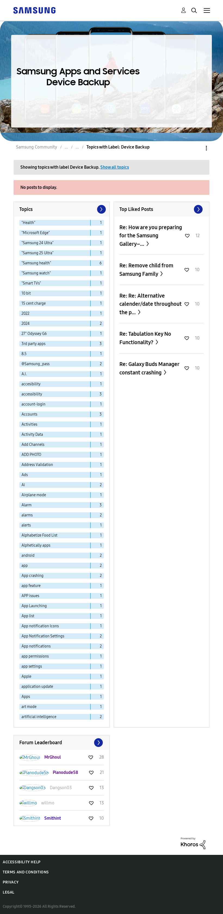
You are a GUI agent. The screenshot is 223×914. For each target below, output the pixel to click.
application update (37, 686)
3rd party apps (33, 343)
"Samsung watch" (36, 273)
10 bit (26, 293)
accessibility (31, 394)
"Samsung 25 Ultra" (37, 253)
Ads (24, 475)
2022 (25, 313)
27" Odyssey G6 (34, 333)
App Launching (34, 606)
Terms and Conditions (26, 872)
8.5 (24, 354)
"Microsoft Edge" (35, 233)
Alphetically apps (35, 545)
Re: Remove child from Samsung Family (146, 269)
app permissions (35, 656)
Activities (29, 424)
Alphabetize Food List (39, 535)
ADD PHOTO (31, 454)
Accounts (29, 414)
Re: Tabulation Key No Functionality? (145, 338)
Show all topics (114, 167)
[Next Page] (100, 209)
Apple (26, 676)
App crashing (32, 575)
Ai (23, 485)
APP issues (30, 596)
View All (161, 209)
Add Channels (32, 444)
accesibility (31, 384)
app (24, 565)
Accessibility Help (22, 862)
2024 (25, 323)
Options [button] (197, 148)
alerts (26, 525)
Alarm (26, 505)
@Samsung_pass (35, 364)
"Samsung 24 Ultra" (37, 243)
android (28, 555)
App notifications (36, 646)
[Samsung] (34, 10)
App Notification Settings (42, 636)
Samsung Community (36, 147)
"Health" (28, 222)
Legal (8, 892)
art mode (28, 706)
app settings (31, 666)
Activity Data (32, 434)
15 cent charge (33, 303)
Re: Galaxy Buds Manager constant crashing (149, 368)
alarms (27, 515)
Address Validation (37, 464)
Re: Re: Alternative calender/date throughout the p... (150, 304)
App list (27, 616)
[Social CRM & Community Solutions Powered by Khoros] (193, 843)
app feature (31, 585)
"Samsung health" (36, 263)
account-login (33, 404)
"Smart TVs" (31, 283)
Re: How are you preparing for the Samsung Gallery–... (150, 235)
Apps (25, 696)
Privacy (10, 882)
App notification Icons (40, 626)
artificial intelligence (38, 717)
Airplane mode (33, 495)
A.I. (24, 374)
